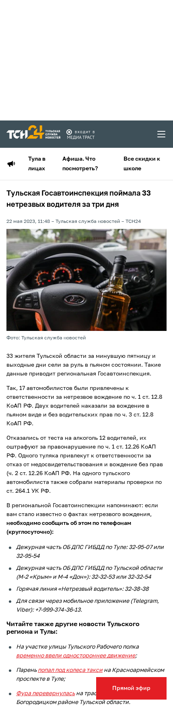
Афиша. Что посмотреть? (80, 163)
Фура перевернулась (45, 693)
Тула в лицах (36, 163)
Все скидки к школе (142, 163)
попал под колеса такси (70, 670)
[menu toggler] (162, 134)
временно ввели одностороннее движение (75, 656)
